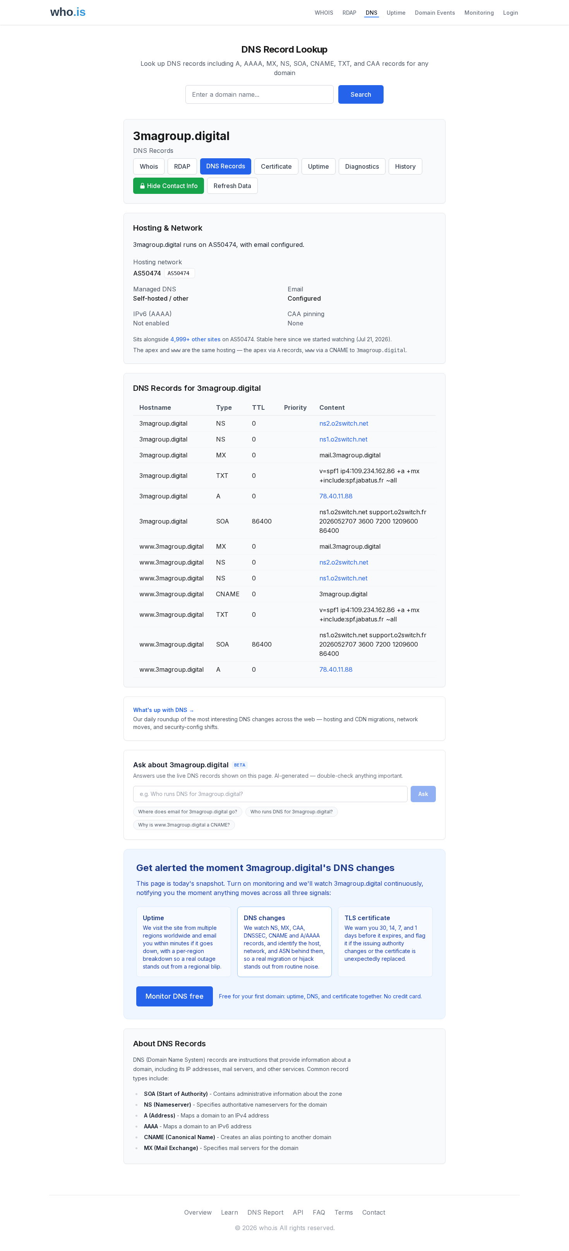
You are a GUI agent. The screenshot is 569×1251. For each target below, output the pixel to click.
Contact (373, 1212)
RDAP (349, 12)
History (405, 166)
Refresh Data (232, 186)
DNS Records (225, 166)
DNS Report (265, 1212)
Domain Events (435, 12)
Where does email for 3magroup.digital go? (187, 812)
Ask (423, 794)
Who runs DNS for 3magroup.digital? (291, 812)
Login (510, 12)
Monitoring (479, 12)
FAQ (319, 1212)
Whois (149, 166)
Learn (229, 1212)
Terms (343, 1212)
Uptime (396, 12)
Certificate (276, 166)
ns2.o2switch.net (343, 423)
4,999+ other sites (195, 339)
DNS (371, 12)
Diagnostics (362, 166)
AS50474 (178, 273)
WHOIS (324, 12)
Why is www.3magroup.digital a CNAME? (184, 825)
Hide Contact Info (172, 186)
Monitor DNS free (175, 996)
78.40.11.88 (336, 496)
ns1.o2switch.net (343, 439)
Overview (198, 1212)
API (298, 1212)
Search (361, 94)
